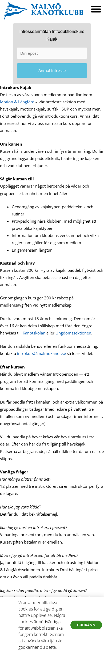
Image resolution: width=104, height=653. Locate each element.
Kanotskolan (34, 333)
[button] (96, 9)
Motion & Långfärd (17, 101)
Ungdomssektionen (73, 333)
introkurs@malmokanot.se (41, 353)
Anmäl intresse (52, 70)
